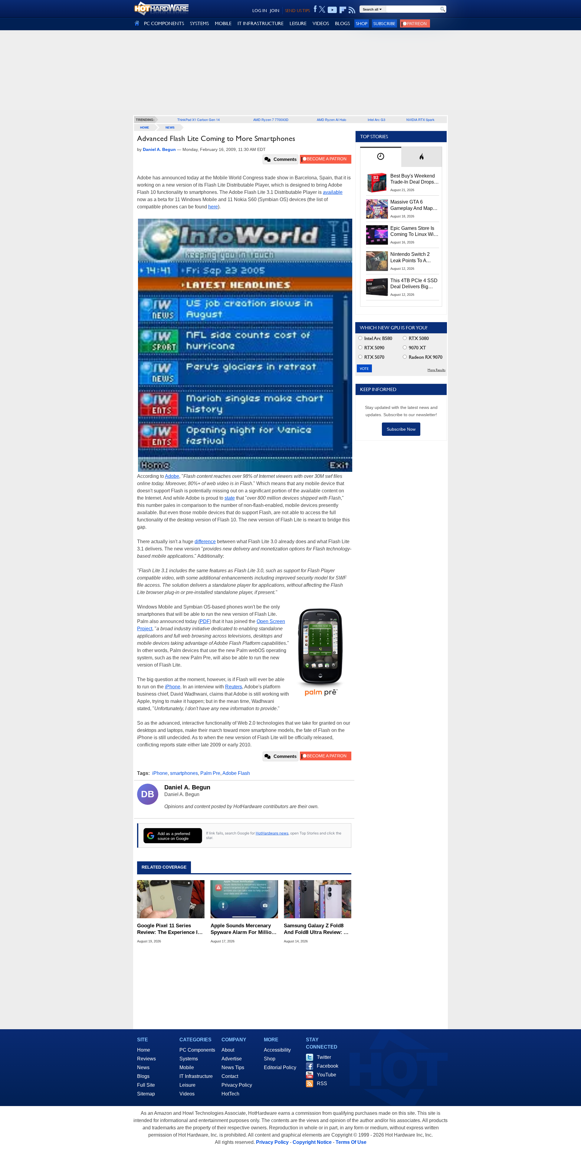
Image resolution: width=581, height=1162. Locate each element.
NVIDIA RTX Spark (420, 119)
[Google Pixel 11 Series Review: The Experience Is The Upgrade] (171, 899)
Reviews (146, 1058)
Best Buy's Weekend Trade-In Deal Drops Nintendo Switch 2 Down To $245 (412, 179)
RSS (322, 1083)
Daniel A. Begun (187, 787)
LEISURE (298, 23)
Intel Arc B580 (377, 338)
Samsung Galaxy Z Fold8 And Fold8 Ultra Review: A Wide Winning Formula (315, 929)
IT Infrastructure (196, 1076)
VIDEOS (321, 23)
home (144, 127)
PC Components (197, 1050)
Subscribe (384, 23)
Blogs (143, 1076)
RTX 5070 (373, 357)
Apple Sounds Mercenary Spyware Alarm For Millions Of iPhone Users (244, 929)
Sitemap (146, 1093)
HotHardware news (272, 833)
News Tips (233, 1067)
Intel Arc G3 (376, 119)
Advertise (232, 1058)
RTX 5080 (418, 338)
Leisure (187, 1085)
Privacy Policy (237, 1085)
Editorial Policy (280, 1067)
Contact (230, 1076)
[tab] (380, 157)
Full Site (146, 1085)
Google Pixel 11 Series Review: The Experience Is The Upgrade (168, 929)
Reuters (233, 686)
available (333, 192)
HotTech (230, 1093)
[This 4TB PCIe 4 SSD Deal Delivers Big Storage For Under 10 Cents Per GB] (377, 287)
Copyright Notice (312, 1142)
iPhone (172, 686)
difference (205, 541)
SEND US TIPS (297, 10)
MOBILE (223, 23)
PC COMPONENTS (164, 23)
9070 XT (417, 348)
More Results (436, 370)
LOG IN (259, 10)
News (170, 127)
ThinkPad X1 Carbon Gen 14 (198, 119)
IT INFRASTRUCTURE (261, 23)
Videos (187, 1093)
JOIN (274, 10)
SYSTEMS (199, 23)
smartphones (184, 773)
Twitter (324, 1057)
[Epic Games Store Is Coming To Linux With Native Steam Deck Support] (377, 235)
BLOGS (342, 23)
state (230, 498)
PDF (205, 621)
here (213, 206)
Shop (361, 23)
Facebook (327, 1066)
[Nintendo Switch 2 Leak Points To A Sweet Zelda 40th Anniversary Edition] (377, 261)
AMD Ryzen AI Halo (331, 119)
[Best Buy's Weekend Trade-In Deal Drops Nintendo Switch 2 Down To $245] (377, 182)
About (228, 1050)
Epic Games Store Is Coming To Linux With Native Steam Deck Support (414, 232)
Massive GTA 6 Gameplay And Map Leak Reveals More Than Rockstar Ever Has (411, 205)
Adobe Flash (236, 773)
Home (143, 1050)
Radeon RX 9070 (425, 357)
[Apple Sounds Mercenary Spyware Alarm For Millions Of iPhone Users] (244, 899)
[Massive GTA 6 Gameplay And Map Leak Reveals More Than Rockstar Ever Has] (377, 208)
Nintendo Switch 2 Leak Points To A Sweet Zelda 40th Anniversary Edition (411, 258)
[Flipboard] (343, 10)
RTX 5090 (373, 348)
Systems (188, 1058)
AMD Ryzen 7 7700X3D (270, 119)
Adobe (172, 476)
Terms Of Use (351, 1142)
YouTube (326, 1074)
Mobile (186, 1067)
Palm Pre (210, 773)
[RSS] (352, 10)
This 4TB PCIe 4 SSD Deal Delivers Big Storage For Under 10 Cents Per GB (414, 284)
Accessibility (277, 1050)
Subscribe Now (401, 429)
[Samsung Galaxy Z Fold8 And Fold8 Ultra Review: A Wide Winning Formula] (317, 899)
